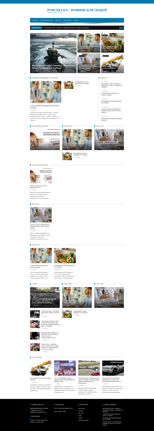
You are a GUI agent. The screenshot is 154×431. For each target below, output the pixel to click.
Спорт (76, 20)
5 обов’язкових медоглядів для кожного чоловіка (59, 27)
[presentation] (120, 28)
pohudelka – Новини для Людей (77, 10)
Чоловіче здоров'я (84, 420)
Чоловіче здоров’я (47, 20)
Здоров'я (81, 35)
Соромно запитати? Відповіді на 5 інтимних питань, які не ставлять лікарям (111, 110)
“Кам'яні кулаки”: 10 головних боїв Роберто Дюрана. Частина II (50, 312)
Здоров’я (35, 20)
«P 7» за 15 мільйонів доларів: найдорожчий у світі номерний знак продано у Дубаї (64, 379)
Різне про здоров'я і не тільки (54, 12)
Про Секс (58, 20)
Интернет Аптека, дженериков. (39, 420)
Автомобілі (67, 20)
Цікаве (33, 35)
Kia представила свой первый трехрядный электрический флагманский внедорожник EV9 (111, 379)
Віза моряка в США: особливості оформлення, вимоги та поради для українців (111, 85)
